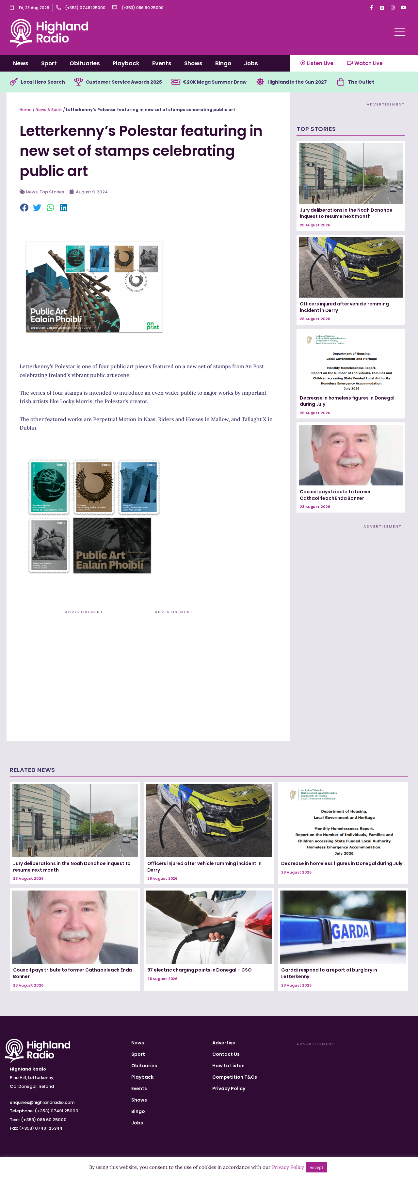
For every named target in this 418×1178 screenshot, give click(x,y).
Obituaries (85, 63)
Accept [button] (316, 1167)
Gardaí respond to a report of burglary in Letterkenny (329, 973)
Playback (126, 63)
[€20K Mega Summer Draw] (176, 82)
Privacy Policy (228, 1088)
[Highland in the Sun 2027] (260, 82)
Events (161, 63)
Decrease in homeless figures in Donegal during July (347, 401)
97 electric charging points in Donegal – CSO (199, 970)
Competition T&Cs (234, 1077)
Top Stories (52, 192)
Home (26, 109)
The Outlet (361, 82)
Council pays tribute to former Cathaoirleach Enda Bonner (335, 494)
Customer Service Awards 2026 (124, 82)
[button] (24, 208)
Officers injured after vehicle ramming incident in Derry (344, 307)
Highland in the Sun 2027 (297, 82)
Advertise (223, 1042)
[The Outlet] (341, 82)
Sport (49, 63)
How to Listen (228, 1065)
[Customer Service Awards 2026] (79, 82)
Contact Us (226, 1054)
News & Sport (49, 109)
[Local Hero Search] (14, 82)
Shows (193, 63)
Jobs (251, 63)
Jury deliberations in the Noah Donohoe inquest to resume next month (346, 213)
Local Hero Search (43, 82)
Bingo (223, 63)
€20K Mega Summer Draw (215, 82)
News (20, 63)
